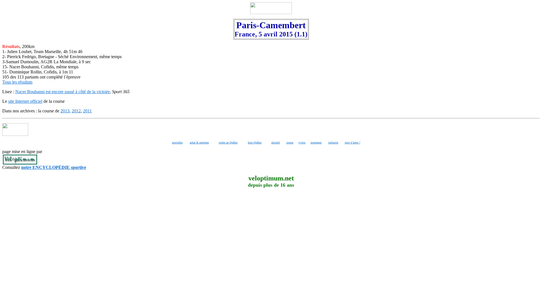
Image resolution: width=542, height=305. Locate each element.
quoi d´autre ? (352, 142)
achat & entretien (199, 142)
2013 (64, 110)
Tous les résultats (17, 82)
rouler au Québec (228, 142)
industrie (333, 142)
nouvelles (177, 142)
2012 (76, 110)
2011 (87, 110)
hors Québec (255, 142)
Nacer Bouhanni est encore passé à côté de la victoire (62, 91)
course (289, 142)
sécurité (275, 142)
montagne (316, 142)
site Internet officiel (25, 101)
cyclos (301, 142)
